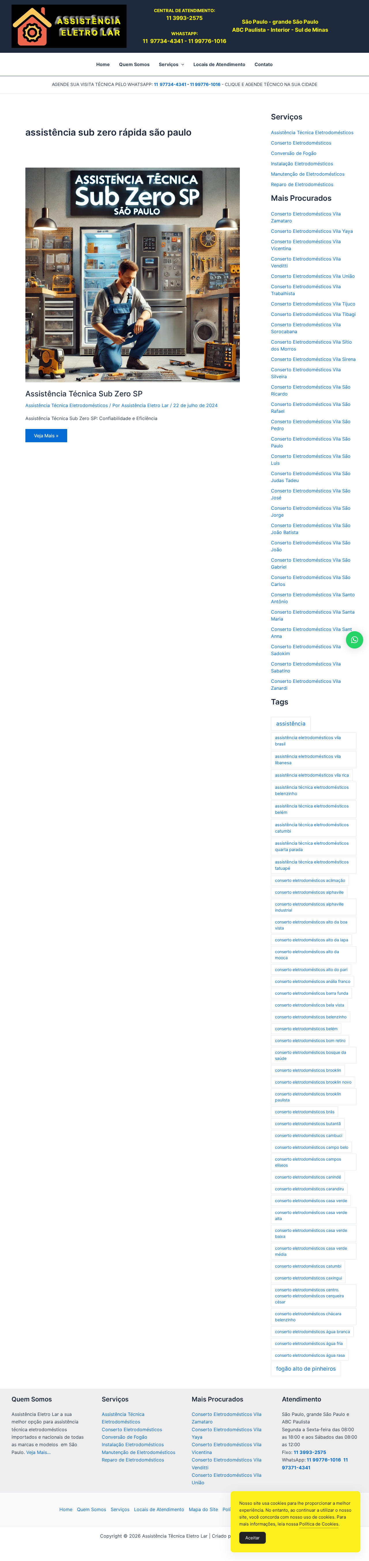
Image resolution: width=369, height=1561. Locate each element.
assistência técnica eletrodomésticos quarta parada (312, 846)
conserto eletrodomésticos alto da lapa (311, 939)
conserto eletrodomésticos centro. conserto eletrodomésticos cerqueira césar (309, 1295)
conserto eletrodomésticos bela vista (309, 1004)
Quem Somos (91, 1509)
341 (178, 41)
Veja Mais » (46, 437)
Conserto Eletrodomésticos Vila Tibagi (313, 314)
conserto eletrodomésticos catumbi (308, 1266)
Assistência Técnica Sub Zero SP (84, 393)
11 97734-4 (158, 41)
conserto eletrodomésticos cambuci (308, 1135)
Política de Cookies (318, 1524)
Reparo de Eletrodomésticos (302, 184)
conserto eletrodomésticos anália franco (312, 981)
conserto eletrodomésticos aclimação (310, 880)
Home (65, 1509)
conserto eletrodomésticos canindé (308, 1176)
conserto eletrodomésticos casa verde (311, 1200)
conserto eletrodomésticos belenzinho (311, 1016)
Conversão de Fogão (294, 153)
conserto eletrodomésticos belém (306, 1028)
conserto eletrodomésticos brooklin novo (313, 1082)
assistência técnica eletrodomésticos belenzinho (312, 790)
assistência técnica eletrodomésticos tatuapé (312, 865)
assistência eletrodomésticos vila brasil (308, 741)
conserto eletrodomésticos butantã (308, 1123)
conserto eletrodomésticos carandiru (309, 1188)
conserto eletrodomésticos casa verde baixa (311, 1233)
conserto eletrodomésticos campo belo (311, 1147)
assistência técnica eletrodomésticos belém (312, 809)
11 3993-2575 (310, 1452)
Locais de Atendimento (159, 1509)
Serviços (120, 1509)
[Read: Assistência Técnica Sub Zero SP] (132, 275)
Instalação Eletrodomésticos (302, 163)
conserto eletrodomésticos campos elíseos (308, 1162)
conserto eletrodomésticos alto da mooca (307, 954)
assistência (291, 723)
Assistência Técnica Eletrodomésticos (66, 405)
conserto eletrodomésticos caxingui (308, 1277)
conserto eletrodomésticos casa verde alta (311, 1215)
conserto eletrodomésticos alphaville (309, 892)
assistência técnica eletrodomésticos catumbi (312, 828)
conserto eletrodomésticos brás (304, 1111)
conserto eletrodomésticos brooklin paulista (308, 1096)
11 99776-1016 (207, 41)
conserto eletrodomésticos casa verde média (311, 1251)
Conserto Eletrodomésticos (301, 143)
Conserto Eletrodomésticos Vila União (313, 276)
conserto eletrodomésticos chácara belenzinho (308, 1316)
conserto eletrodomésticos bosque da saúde (310, 1055)
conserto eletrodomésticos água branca (312, 1331)
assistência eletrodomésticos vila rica (312, 775)
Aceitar (252, 1538)
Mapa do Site (203, 1509)
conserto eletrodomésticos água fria (309, 1343)
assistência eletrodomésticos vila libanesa (308, 759)
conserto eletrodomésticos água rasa (310, 1355)
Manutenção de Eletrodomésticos (307, 174)
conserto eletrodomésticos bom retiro (310, 1040)
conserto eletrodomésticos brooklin (308, 1070)
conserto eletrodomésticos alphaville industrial (309, 907)
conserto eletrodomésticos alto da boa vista (311, 924)
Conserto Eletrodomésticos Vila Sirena (313, 359)
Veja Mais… (38, 1452)
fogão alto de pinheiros (306, 1368)
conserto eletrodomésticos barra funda (311, 993)
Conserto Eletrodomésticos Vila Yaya (312, 231)
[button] (181, 64)
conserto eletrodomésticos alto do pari (311, 969)
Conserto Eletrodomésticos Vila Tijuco (313, 304)
